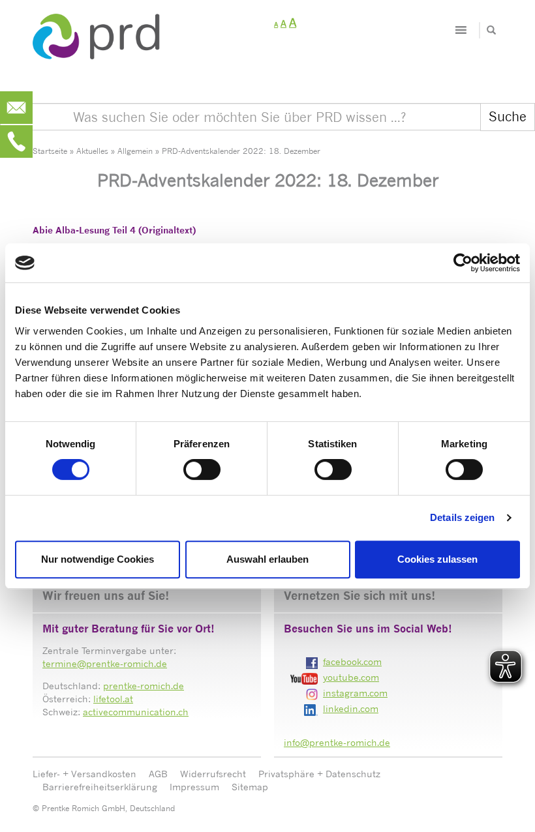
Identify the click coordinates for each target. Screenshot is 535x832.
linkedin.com (350, 708)
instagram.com (355, 692)
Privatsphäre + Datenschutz (319, 773)
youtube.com (351, 677)
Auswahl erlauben (267, 559)
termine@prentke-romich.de (104, 663)
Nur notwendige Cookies (97, 559)
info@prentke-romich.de (337, 742)
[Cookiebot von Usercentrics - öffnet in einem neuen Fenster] (463, 263)
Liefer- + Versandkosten (84, 773)
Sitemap (250, 786)
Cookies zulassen (437, 559)
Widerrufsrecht (213, 773)
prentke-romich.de (143, 685)
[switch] (202, 469)
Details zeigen (462, 517)
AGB (158, 773)
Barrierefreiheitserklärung (99, 786)
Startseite (50, 151)
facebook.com (352, 661)
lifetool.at (113, 698)
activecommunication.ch (136, 711)
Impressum (194, 786)
